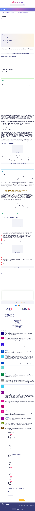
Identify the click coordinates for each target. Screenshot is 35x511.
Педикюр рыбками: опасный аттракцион (16, 489)
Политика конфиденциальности (9, 506)
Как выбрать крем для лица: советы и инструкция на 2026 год (9, 315)
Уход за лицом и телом (8, 12)
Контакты (2, 506)
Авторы (15, 507)
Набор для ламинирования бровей (17, 152)
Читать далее (10, 495)
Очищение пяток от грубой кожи (9, 40)
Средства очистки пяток (7, 38)
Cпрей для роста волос (16, 437)
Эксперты (11, 507)
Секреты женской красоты (13, 486)
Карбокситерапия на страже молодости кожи (26, 312)
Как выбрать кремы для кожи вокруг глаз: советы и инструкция (17, 326)
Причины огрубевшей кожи (8, 37)
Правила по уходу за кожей (8, 42)
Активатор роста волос (16, 454)
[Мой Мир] (19, 305)
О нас (8, 507)
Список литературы (3, 507)
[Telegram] (16, 305)
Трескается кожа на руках (17, 226)
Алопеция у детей (15, 477)
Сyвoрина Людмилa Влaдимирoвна (17, 297)
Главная (3, 12)
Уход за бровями (17, 252)
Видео (4, 43)
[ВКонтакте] (15, 305)
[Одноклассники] (18, 305)
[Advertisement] (17, 26)
